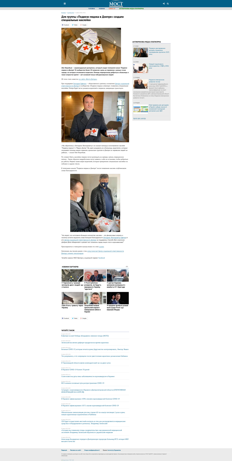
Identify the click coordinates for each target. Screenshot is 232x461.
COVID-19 (112, 9)
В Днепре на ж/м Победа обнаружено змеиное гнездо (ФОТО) (85, 336)
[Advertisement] (147, 24)
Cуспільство (70, 12)
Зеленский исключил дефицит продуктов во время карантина (85, 342)
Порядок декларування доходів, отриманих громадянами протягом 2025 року (159, 51)
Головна (91, 9)
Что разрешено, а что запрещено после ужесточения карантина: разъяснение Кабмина (94, 356)
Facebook (101, 258)
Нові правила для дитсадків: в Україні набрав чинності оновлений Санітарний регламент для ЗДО (159, 108)
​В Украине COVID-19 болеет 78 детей (75, 369)
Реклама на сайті (75, 450)
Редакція (64, 450)
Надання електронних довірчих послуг (156, 81)
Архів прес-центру (139, 118)
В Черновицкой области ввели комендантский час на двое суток (86, 363)
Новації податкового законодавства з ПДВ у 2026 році (159, 66)
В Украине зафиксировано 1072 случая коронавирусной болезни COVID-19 (90, 405)
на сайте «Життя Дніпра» (88, 79)
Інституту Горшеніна (114, 450)
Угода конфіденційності (92, 450)
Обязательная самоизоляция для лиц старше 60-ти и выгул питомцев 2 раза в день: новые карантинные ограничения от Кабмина (93, 413)
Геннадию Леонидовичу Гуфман (114, 238)
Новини (102, 9)
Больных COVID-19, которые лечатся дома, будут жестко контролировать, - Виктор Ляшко (95, 349)
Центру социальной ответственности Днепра (80, 240)
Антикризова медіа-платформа (131, 9)
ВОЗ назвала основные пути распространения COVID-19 (82, 383)
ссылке (101, 247)
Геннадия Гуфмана (79, 84)
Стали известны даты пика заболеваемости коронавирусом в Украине (88, 376)
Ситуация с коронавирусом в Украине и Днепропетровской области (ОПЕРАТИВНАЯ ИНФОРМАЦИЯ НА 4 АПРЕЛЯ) (93, 391)
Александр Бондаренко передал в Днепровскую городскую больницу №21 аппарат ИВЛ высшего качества (95, 440)
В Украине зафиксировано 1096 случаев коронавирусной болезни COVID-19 (90, 399)
